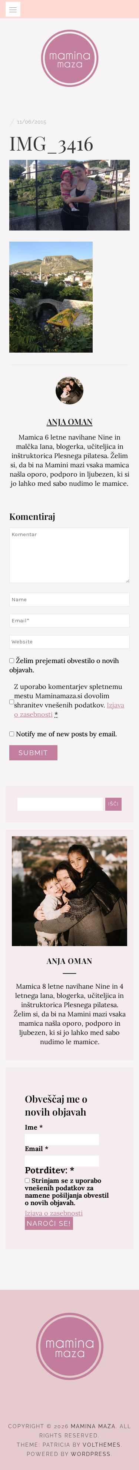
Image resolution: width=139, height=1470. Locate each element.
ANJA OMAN (70, 421)
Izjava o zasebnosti (54, 1213)
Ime (34, 1127)
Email (37, 1149)
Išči (113, 804)
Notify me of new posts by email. (66, 734)
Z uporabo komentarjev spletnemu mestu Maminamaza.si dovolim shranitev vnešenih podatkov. (69, 700)
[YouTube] (83, 1406)
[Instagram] (69, 1406)
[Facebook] (56, 1406)
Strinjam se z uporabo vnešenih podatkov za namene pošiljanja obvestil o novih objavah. (67, 1192)
